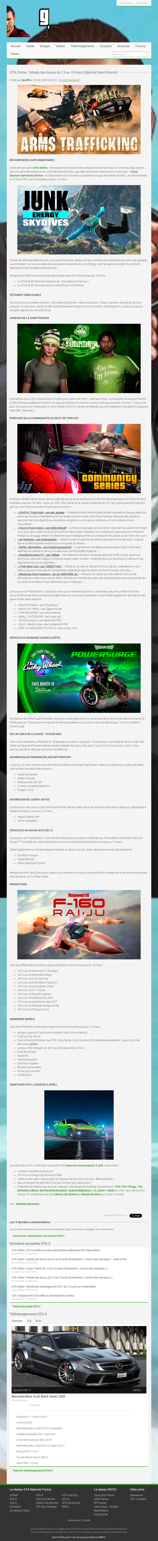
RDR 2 (65, 1506)
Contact (86, 1520)
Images (45, 46)
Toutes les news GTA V (26, 1306)
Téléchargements (82, 46)
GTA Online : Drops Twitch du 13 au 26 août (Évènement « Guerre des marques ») (59, 1268)
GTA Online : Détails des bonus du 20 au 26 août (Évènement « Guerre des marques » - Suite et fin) (69, 1259)
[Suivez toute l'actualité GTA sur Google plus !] (133, 10)
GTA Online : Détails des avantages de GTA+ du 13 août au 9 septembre (54, 1286)
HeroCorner (101, 1514)
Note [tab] (38, 1320)
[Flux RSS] (147, 10)
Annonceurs (74, 1520)
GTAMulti (15, 1506)
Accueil (15, 46)
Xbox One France (104, 1495)
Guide (30, 46)
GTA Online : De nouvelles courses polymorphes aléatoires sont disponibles (56, 1250)
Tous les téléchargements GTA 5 (32, 1470)
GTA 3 (65, 1499)
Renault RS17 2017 (27, 1451)
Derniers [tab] (17, 1321)
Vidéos (60, 46)
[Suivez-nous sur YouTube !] (140, 10)
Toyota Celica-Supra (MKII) (32, 1457)
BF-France (100, 1502)
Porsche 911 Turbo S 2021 (32, 1416)
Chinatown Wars (20, 1510)
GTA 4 (39, 1495)
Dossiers (106, 46)
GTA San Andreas (46, 1506)
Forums (140, 46)
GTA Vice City (70, 1495)
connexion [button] (141, 2)
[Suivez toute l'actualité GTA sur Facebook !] (119, 10)
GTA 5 (13, 1502)
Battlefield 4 (101, 1510)
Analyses (123, 46)
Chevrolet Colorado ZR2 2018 (33, 1439)
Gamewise (136, 1495)
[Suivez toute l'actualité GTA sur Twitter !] (126, 10)
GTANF (14, 1495)
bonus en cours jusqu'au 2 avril (84, 1165)
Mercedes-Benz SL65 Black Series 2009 (38, 1396)
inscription (126, 2)
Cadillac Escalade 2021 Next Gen (35, 1434)
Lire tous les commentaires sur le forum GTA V (39, 1235)
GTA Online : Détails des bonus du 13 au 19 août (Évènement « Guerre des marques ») (62, 1277)
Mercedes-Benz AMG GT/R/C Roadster (39, 1428)
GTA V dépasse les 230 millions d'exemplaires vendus (43, 1295)
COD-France (101, 1499)
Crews (15, 54)
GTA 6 (13, 1499)
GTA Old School (71, 1502)
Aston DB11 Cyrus (27, 1463)
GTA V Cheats (138, 1499)
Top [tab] (29, 1320)
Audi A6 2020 (24, 1422)
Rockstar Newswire (28, 1203)
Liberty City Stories (47, 1502)
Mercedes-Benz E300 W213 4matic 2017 (40, 1445)
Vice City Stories (45, 1499)
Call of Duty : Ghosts (106, 1506)
